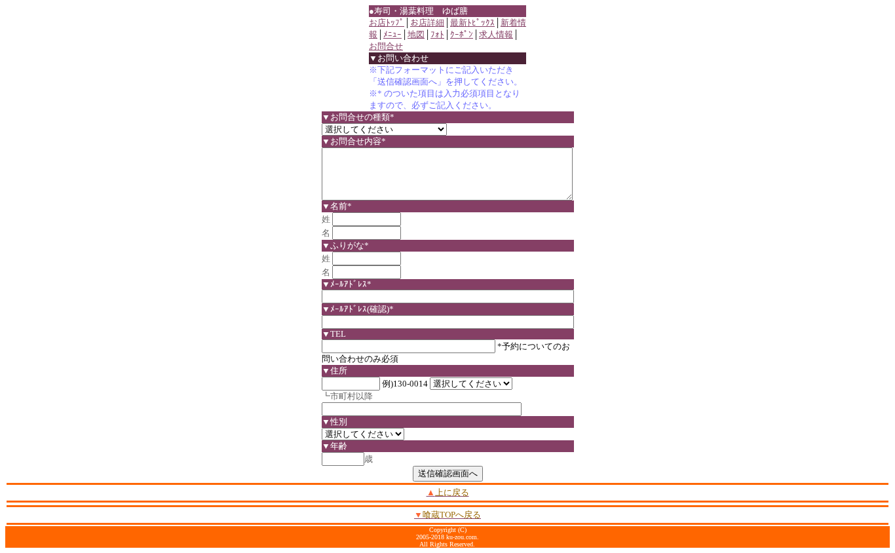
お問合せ (386, 46)
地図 (416, 34)
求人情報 (496, 34)
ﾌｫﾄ (437, 34)
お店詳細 (427, 23)
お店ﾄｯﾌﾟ (386, 23)
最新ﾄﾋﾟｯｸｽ (472, 23)
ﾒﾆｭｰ (392, 34)
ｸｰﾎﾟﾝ (461, 34)
